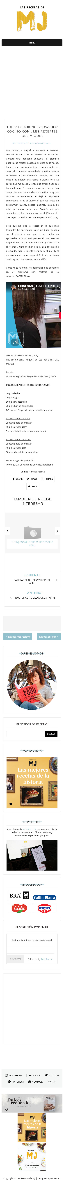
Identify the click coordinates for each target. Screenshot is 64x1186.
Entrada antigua (47, 636)
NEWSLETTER (29, 829)
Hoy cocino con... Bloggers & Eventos (31, 143)
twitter (54, 1075)
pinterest (18, 1082)
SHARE (19, 479)
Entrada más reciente (19, 636)
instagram (15, 1075)
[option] (32, 534)
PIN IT (34, 486)
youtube (37, 1082)
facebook (35, 1075)
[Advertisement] (32, 84)
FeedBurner (47, 959)
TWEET (33, 479)
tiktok (52, 1081)
